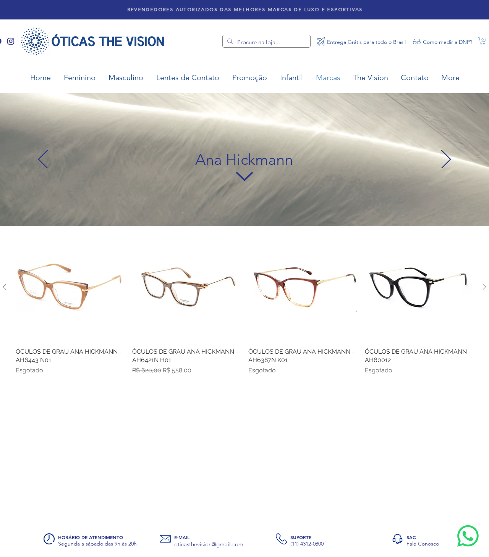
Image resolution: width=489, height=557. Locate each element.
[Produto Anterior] (4, 286)
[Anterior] (43, 160)
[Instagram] (10, 41)
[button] (482, 40)
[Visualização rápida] (70, 287)
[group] (244, 303)
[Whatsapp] (468, 536)
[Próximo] (446, 160)
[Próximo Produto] (484, 286)
